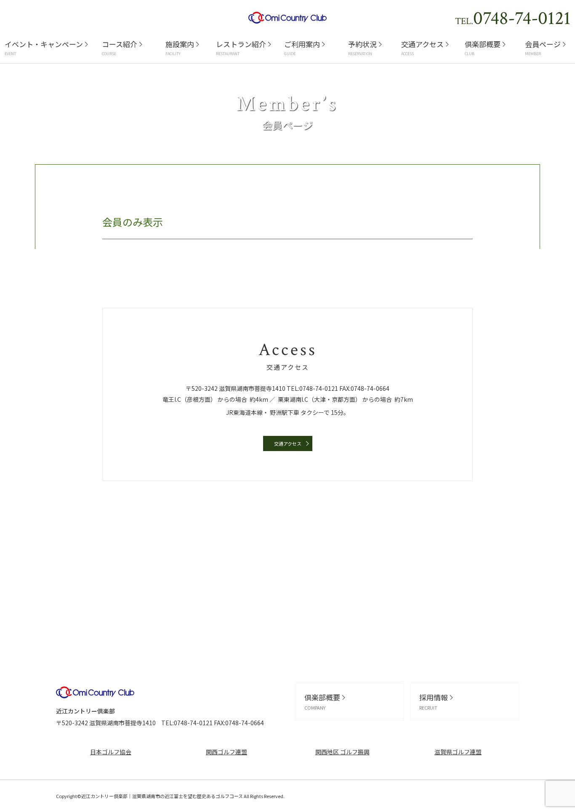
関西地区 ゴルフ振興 (342, 752)
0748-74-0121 (318, 388)
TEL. (513, 18)
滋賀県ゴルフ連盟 (458, 752)
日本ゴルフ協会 (110, 752)
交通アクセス (287, 443)
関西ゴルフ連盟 (226, 752)
